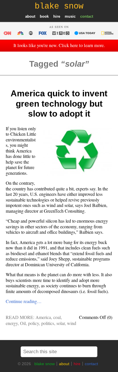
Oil (23, 323)
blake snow (44, 363)
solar (60, 323)
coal (57, 317)
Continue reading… (24, 301)
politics (47, 323)
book (44, 16)
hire (56, 16)
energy (12, 323)
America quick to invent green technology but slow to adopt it (59, 103)
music (70, 16)
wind (71, 323)
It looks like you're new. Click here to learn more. (59, 45)
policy (33, 323)
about (30, 16)
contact (86, 16)
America (43, 317)
